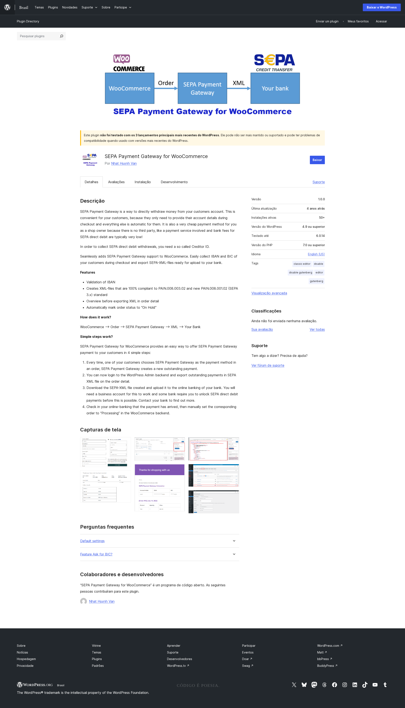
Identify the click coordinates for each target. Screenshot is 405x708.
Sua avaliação (262, 329)
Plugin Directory (28, 21)
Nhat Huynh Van (124, 163)
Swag (248, 665)
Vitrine (96, 645)
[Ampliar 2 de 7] (125, 476)
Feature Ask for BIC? (96, 554)
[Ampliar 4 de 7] (179, 470)
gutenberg (316, 281)
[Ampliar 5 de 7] (233, 443)
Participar (248, 645)
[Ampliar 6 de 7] (233, 470)
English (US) (316, 254)
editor (319, 272)
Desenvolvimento (174, 182)
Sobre (21, 645)
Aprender (173, 645)
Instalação (143, 182)
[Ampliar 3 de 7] (179, 443)
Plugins (97, 659)
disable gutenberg (300, 272)
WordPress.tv (178, 665)
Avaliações (116, 182)
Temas (96, 652)
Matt (322, 652)
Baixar (317, 160)
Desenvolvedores (179, 659)
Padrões (98, 665)
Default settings (92, 541)
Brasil (60, 685)
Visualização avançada (269, 293)
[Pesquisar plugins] (61, 36)
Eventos (248, 652)
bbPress (324, 659)
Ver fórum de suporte (267, 365)
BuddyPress (327, 665)
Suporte (319, 182)
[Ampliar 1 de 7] (125, 443)
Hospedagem (26, 659)
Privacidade (25, 665)
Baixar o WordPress (382, 7)
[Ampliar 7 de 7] (233, 496)
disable (318, 263)
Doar (247, 659)
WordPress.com (330, 645)
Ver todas (317, 329)
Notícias (22, 652)
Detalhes (91, 182)
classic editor (302, 263)
